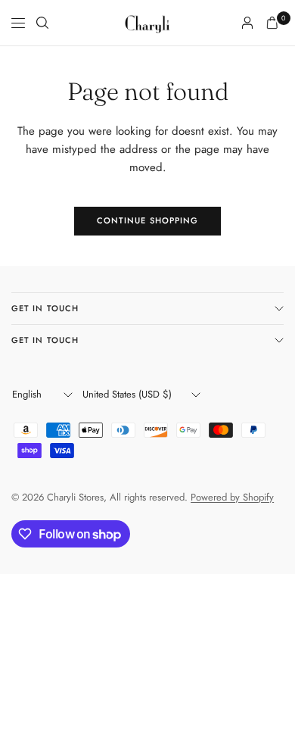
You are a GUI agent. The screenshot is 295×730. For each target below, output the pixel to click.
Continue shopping (148, 220)
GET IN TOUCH (45, 308)
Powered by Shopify (232, 497)
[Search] (42, 23)
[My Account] (247, 23)
